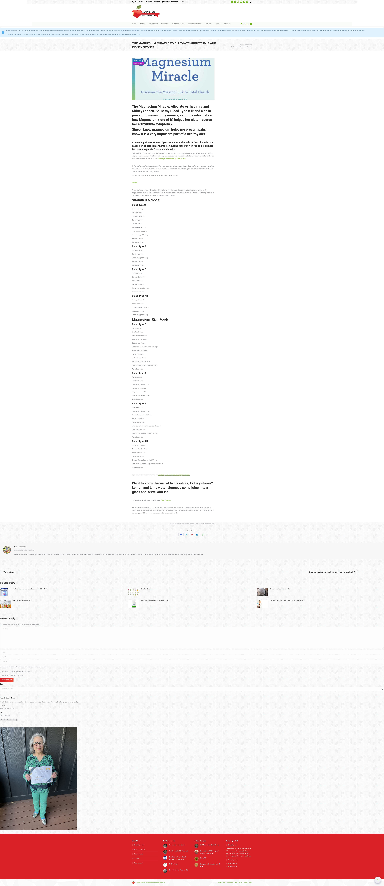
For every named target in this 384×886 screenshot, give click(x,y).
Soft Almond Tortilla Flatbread (178, 851)
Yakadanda (161, 882)
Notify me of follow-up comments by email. (16, 672)
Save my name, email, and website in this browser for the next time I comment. (24, 667)
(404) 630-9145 (138, 2)
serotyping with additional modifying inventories (174, 475)
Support (136, 858)
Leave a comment (209, 523)
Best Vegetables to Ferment (22, 600)
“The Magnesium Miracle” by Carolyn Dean (171, 159)
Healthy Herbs (146, 589)
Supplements (138, 854)
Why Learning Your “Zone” (177, 845)
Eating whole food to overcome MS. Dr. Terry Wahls (286, 600)
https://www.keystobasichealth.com (24, 550)
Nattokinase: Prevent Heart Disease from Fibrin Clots (30, 589)
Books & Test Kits (139, 849)
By (199, 523)
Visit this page (166, 500)
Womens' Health (138, 63)
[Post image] (5, 592)
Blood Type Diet (139, 845)
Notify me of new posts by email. (13, 675)
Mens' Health (137, 60)
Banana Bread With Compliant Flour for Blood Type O (209, 852)
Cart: (246, 24)
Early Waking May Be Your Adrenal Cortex (154, 600)
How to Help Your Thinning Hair (280, 589)
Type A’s (228, 848)
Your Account (138, 863)
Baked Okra (203, 858)
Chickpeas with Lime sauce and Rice (210, 865)
